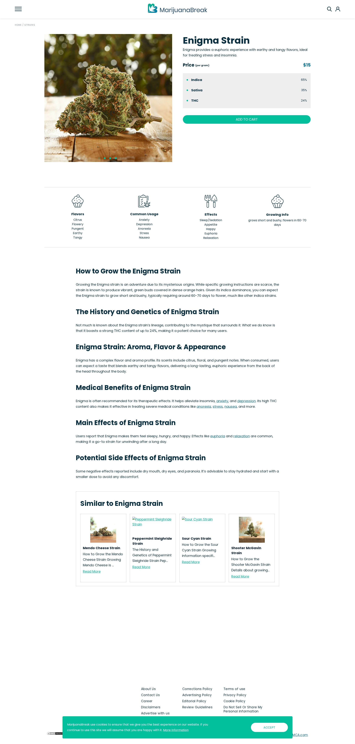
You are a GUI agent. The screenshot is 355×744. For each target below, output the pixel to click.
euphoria (217, 436)
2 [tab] (105, 158)
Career (147, 701)
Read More (92, 571)
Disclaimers (150, 707)
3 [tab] (110, 158)
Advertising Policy (197, 695)
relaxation (241, 436)
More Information (176, 730)
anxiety (222, 401)
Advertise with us (155, 713)
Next (175, 98)
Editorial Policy (194, 701)
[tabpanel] (108, 98)
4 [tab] (116, 158)
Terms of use (234, 689)
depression (246, 401)
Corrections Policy (197, 689)
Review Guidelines (197, 707)
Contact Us (150, 695)
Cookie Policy (235, 701)
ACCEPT (269, 727)
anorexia (204, 406)
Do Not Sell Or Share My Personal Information (243, 709)
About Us (148, 689)
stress (218, 406)
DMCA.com (299, 735)
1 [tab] (99, 158)
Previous (41, 98)
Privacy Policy (235, 695)
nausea (230, 406)
